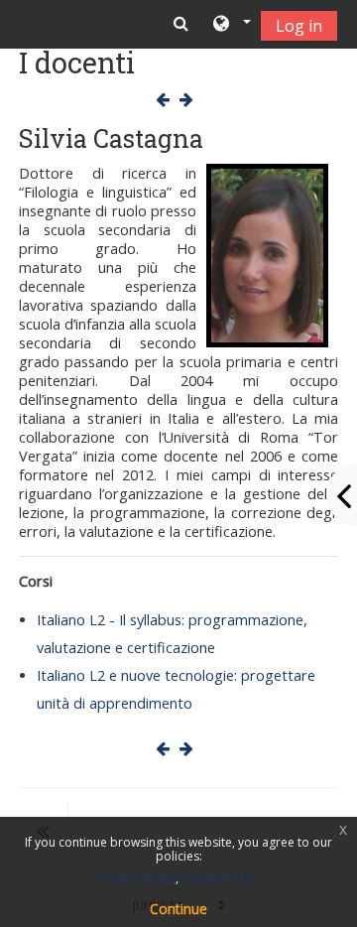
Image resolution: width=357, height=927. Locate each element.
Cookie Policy (219, 877)
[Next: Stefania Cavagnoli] (190, 99)
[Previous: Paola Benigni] (166, 99)
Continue (178, 908)
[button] (230, 25)
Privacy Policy (138, 877)
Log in (299, 26)
